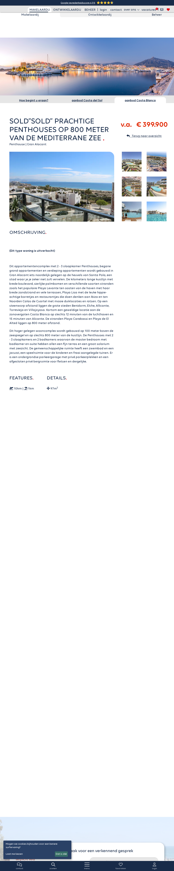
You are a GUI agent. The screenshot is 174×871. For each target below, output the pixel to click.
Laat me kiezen (14, 853)
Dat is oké (61, 853)
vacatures (149, 10)
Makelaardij (30, 14)
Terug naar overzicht (146, 136)
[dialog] (37, 850)
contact (116, 10)
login (103, 10)
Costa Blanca (140, 100)
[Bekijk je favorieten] (168, 9)
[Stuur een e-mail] (162, 9)
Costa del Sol (87, 100)
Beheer (157, 14)
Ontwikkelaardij (99, 14)
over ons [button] (130, 9)
